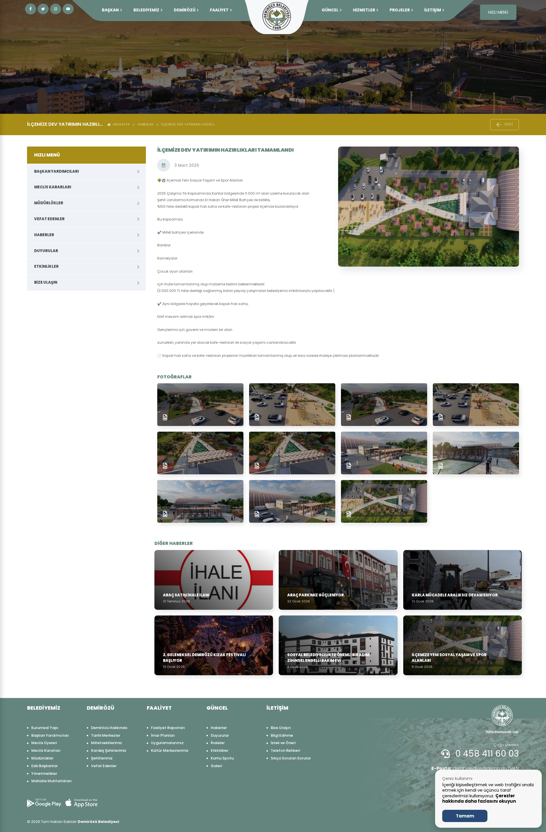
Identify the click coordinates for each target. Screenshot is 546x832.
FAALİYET (219, 10)
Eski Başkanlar (44, 766)
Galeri (216, 766)
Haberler (146, 124)
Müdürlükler (48, 203)
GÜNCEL (330, 10)
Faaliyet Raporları (168, 727)
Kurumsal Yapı (44, 727)
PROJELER (400, 10)
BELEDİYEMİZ (146, 10)
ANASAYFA (120, 124)
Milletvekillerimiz (106, 742)
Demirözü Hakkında (109, 727)
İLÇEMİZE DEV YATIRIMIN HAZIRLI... (188, 124)
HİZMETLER (364, 10)
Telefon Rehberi (285, 750)
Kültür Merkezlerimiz (170, 750)
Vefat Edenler (49, 219)
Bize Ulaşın (45, 282)
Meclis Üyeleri (44, 742)
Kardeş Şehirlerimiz (108, 750)
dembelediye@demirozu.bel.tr (475, 768)
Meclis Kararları (52, 187)
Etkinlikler (46, 266)
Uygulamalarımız (167, 742)
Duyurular (46, 251)
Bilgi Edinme (282, 735)
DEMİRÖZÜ (184, 10)
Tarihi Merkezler (105, 735)
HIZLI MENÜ (498, 12)
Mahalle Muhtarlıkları (51, 781)
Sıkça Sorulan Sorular (291, 758)
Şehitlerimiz (102, 758)
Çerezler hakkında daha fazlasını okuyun (479, 798)
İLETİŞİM (432, 10)
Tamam (465, 816)
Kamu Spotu (222, 758)
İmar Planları (163, 735)
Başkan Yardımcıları (56, 171)
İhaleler (218, 742)
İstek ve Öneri (283, 742)
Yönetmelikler (44, 773)
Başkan (110, 10)
